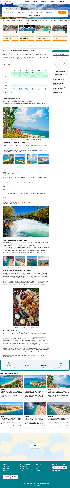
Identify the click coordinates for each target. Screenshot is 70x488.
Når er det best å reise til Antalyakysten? (58, 80)
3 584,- (32, 85)
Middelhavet (42, 145)
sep (20, 70)
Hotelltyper (52, 1)
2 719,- (39, 75)
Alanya (4, 177)
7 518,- (14, 75)
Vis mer (35, 429)
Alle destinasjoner (8, 68)
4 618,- (45, 82)
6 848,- (20, 82)
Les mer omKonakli (17, 425)
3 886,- (32, 78)
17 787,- (14, 88)
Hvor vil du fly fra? (6, 43)
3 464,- (45, 72)
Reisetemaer (43, 1)
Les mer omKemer (64, 398)
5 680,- (20, 75)
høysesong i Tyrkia (15, 242)
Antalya (4, 171)
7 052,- (14, 72)
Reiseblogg (38, 470)
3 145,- (33, 72)
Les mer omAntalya (41, 425)
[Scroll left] (53, 62)
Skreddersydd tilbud (60, 54)
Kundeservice (61, 1)
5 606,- (26, 85)
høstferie (36, 250)
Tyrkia (22, 53)
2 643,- (39, 72)
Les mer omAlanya (17, 398)
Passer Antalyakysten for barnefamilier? (58, 84)
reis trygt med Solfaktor (27, 60)
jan (45, 70)
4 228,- (39, 82)
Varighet (17, 43)
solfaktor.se (37, 485)
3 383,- (39, 85)
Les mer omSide (41, 398)
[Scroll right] (68, 62)
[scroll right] (69, 34)
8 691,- (20, 88)
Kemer (4, 193)
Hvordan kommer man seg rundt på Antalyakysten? (59, 88)
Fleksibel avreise (44, 43)
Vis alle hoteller (60, 51)
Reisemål (35, 1)
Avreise (30, 43)
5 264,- (26, 75)
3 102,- (33, 75)
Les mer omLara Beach (63, 425)
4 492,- (39, 88)
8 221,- (14, 78)
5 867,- (26, 78)
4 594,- (32, 88)
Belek (4, 188)
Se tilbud (10, 40)
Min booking (26, 1)
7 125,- (14, 85)
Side (4, 182)
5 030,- (26, 72)
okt (27, 70)
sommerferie (26, 57)
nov (33, 70)
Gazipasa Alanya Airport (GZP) (39, 337)
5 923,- (20, 78)
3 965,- (45, 85)
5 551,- (20, 72)
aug (14, 70)
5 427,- (45, 88)
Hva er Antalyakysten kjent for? (60, 77)
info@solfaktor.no (7, 468)
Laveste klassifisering (58, 43)
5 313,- (45, 78)
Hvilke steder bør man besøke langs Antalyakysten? (59, 91)
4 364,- (32, 82)
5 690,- (20, 85)
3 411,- (45, 75)
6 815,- (26, 82)
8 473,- (26, 88)
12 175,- (14, 82)
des (39, 70)
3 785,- (39, 78)
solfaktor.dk (32, 485)
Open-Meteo (62, 67)
